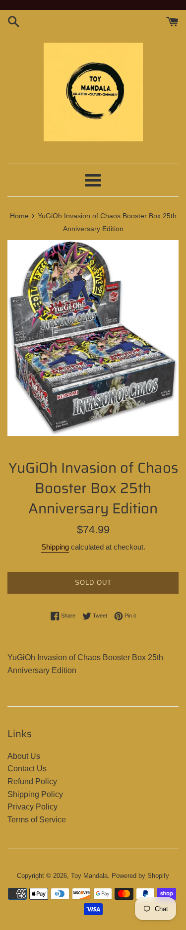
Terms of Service (36, 819)
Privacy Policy (32, 807)
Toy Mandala (89, 875)
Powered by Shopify (140, 875)
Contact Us (27, 768)
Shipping (55, 547)
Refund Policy (32, 781)
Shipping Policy (35, 794)
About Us (23, 756)
